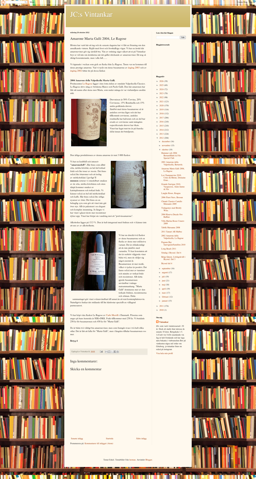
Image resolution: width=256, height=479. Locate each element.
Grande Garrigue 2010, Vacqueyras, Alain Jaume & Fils (173, 187)
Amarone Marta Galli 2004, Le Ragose (173, 169)
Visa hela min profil (164, 353)
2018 (161, 113)
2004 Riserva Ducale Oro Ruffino (172, 215)
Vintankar (163, 322)
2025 (161, 85)
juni (164, 280)
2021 (161, 101)
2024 (161, 89)
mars (164, 292)
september (166, 268)
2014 (161, 129)
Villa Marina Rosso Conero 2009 (172, 222)
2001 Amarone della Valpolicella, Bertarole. (172, 163)
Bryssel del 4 (166, 263)
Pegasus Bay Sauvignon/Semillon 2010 (173, 243)
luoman (132, 459)
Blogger (148, 459)
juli (163, 276)
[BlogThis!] (109, 351)
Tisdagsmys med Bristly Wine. (171, 209)
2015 (161, 125)
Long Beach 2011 (168, 248)
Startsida (109, 438)
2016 (161, 121)
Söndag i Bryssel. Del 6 (171, 252)
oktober (165, 149)
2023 (161, 93)
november (166, 145)
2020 (161, 105)
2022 (161, 97)
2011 (161, 305)
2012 (161, 137)
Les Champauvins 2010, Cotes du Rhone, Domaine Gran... (173, 178)
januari (165, 300)
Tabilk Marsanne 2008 (170, 227)
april (164, 288)
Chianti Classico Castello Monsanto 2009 (171, 202)
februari (165, 296)
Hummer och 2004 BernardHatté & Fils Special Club (171, 155)
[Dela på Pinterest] (117, 351)
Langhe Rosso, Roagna (170, 193)
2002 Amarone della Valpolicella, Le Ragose (172, 237)
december (166, 141)
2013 (161, 133)
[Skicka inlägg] (101, 351)
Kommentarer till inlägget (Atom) (99, 443)
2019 (161, 109)
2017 (161, 117)
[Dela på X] (112, 351)
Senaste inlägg (77, 438)
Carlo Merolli (112, 315)
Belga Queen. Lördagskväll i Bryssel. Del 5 (173, 258)
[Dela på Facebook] (114, 351)
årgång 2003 (134, 67)
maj (164, 284)
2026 (161, 81)
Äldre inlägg (141, 438)
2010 (161, 310)
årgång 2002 (76, 70)
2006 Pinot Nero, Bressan (172, 197)
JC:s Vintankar (91, 14)
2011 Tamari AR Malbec (171, 231)
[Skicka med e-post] (106, 351)
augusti (165, 272)
